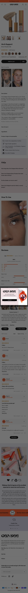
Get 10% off (9, 300)
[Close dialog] (26, 288)
